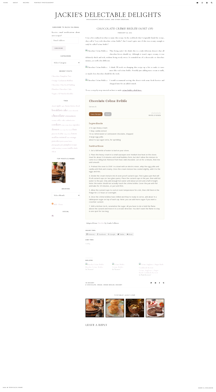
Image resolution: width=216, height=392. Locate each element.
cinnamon (70, 115)
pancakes (56, 141)
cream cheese (68, 125)
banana (67, 106)
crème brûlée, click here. (132, 90)
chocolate (91, 285)
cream (99, 285)
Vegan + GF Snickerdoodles (62, 93)
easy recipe (63, 130)
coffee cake (61, 120)
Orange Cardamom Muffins (62, 80)
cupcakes (76, 125)
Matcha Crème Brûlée (94, 267)
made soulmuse (205, 388)
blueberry (73, 106)
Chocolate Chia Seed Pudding (63, 85)
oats (68, 137)
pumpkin (67, 145)
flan (67, 130)
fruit (75, 129)
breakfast (57, 110)
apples (63, 106)
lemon (74, 133)
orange (73, 137)
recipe (74, 144)
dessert (119, 285)
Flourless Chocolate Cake (62, 89)
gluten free (55, 134)
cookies (56, 124)
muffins (55, 137)
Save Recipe (96, 114)
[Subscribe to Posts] (52, 204)
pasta (62, 141)
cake (65, 110)
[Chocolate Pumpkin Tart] (59, 172)
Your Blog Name (16, 387)
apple (58, 106)
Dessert (91, 283)
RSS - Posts (58, 204)
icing (65, 134)
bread (78, 106)
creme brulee (109, 285)
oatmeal (62, 137)
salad (53, 148)
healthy (60, 134)
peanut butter (68, 141)
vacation (64, 148)
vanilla (70, 148)
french (70, 130)
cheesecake (75, 111)
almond (54, 106)
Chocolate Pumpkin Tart (61, 76)
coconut (54, 120)
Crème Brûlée (118, 267)
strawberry (59, 148)
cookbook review (70, 120)
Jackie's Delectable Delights (108, 15)
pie (62, 145)
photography (56, 145)
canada (70, 110)
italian (69, 134)
